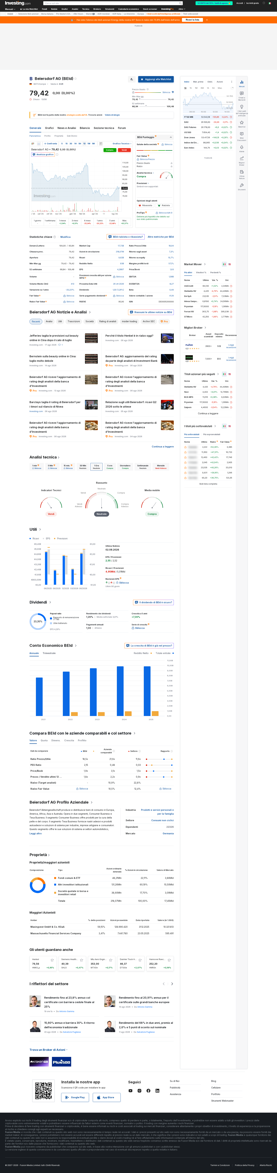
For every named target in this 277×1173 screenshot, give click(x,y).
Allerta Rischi (266, 1165)
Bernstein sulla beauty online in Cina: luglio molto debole (52, 358)
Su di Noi (174, 1081)
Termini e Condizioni (220, 1165)
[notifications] (264, 2)
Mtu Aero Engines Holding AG (104, 959)
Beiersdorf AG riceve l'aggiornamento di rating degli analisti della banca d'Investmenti (55, 381)
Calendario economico (128, 9)
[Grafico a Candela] (32, 143)
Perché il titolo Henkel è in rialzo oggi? (129, 335)
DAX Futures (190, 127)
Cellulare (216, 1087)
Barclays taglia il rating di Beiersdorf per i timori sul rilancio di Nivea (55, 404)
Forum (122, 128)
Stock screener (150, 9)
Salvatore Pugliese (72, 1032)
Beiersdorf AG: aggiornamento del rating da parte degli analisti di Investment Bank (131, 358)
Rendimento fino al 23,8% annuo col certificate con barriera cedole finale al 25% (69, 1002)
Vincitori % (201, 272)
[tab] (36, 467)
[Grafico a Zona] (39, 143)
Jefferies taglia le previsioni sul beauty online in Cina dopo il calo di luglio (53, 338)
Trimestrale (49, 653)
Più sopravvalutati (211, 434)
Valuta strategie (112, 115)
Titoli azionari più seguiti (199, 374)
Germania (168, 833)
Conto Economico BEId (51, 645)
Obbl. (210, 82)
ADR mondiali (103, 14)
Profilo (47, 136)
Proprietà (59, 136)
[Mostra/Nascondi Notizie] (101, 143)
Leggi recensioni (231, 346)
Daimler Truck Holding (130, 959)
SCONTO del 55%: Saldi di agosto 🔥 (214, 3)
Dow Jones (189, 137)
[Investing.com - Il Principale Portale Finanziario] (17, 3)
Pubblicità (175, 1087)
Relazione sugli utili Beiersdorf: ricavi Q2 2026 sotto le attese (130, 404)
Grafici (49, 128)
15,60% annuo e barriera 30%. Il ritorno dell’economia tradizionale (69, 1025)
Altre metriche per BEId (161, 236)
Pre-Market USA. (63, 14)
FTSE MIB (188, 117)
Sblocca (166, 92)
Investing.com (36, 411)
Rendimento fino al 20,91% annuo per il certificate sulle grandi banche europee (144, 1000)
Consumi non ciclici (162, 820)
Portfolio (215, 1094)
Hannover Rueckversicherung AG (164, 959)
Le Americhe (129, 14)
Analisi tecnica (43, 457)
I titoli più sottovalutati (198, 426)
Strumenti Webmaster (222, 1100)
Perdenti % (215, 272)
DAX (186, 122)
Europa (141, 14)
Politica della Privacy (244, 1165)
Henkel (35, 959)
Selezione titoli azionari (28, 14)
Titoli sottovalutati (190, 14)
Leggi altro (35, 833)
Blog (213, 1081)
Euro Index (189, 148)
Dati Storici (72, 136)
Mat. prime (198, 82)
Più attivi (188, 272)
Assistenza (175, 1094)
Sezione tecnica (104, 128)
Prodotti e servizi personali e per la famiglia (157, 812)
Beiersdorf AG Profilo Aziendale (58, 802)
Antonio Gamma (66, 1011)
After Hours (78, 14)
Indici (186, 82)
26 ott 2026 (118, 284)
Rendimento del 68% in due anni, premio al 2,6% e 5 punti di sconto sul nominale (146, 1025)
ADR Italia (116, 14)
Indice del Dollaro (192, 142)
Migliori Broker (193, 327)
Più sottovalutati (191, 434)
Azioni (10, 14)
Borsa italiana (47, 14)
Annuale (34, 653)
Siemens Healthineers (71, 959)
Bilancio (85, 128)
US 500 (187, 132)
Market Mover (193, 264)
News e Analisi (67, 128)
